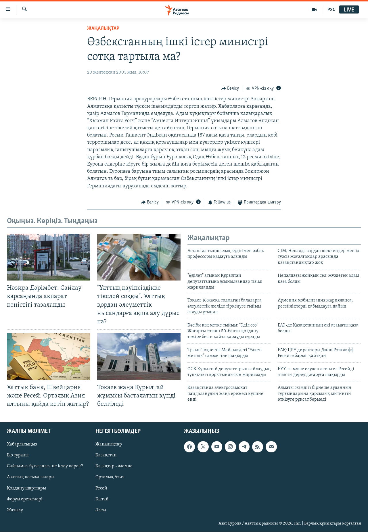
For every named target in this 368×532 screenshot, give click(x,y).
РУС (331, 9)
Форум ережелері (25, 499)
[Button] (230, 88)
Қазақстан (106, 455)
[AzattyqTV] (314, 9)
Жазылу (15, 510)
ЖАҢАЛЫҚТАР (103, 28)
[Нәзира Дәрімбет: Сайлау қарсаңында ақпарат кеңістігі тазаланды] (48, 257)
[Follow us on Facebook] (189, 446)
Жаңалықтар (108, 444)
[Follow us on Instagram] (230, 446)
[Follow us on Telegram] (244, 446)
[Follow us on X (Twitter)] (203, 446)
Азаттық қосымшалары (30, 477)
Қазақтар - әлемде (114, 466)
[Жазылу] (271, 446)
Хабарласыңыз (22, 444)
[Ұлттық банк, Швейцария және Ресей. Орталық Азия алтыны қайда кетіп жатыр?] (48, 356)
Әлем (100, 510)
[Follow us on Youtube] (216, 446)
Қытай (102, 499)
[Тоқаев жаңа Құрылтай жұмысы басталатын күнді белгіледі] (139, 356)
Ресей (101, 488)
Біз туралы (17, 455)
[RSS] (257, 446)
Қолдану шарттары (26, 488)
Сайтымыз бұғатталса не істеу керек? (45, 466)
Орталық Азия (109, 477)
